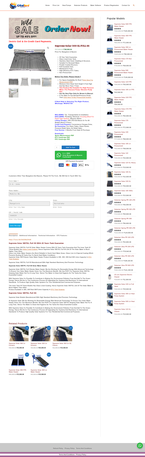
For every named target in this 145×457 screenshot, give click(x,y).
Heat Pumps (66, 5)
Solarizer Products (80, 5)
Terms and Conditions (84, 448)
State (55, 200)
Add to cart (70, 147)
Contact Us (126, 5)
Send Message (15, 225)
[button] (134, 5)
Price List (56, 5)
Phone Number (13, 190)
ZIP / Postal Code (15, 212)
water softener (95, 5)
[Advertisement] (51, 408)
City (10, 200)
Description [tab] (13, 235)
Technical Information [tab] (46, 235)
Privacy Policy (70, 448)
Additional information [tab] (28, 235)
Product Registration (111, 5)
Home (47, 5)
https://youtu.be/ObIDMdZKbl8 (20, 239)
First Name (13, 181)
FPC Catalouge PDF (62, 139)
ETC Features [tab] (62, 235)
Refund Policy (58, 448)
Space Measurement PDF (64, 135)
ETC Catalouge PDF (62, 137)
